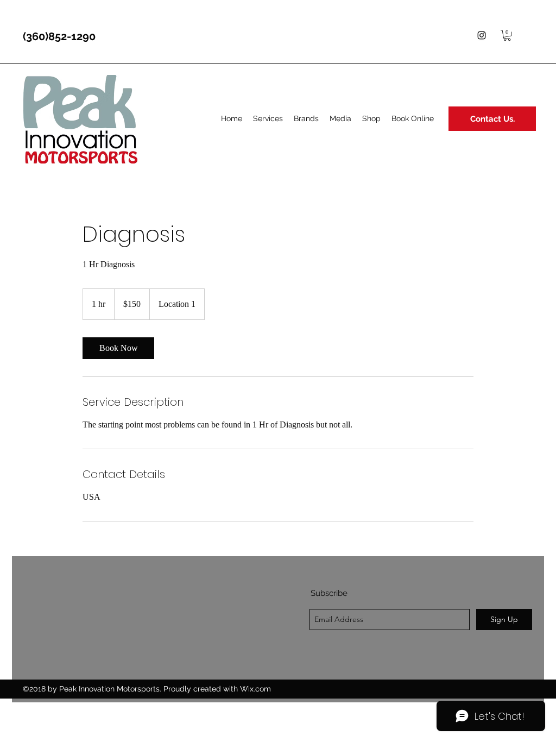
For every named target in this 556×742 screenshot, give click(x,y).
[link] (118, 348)
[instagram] (481, 35)
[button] (507, 35)
